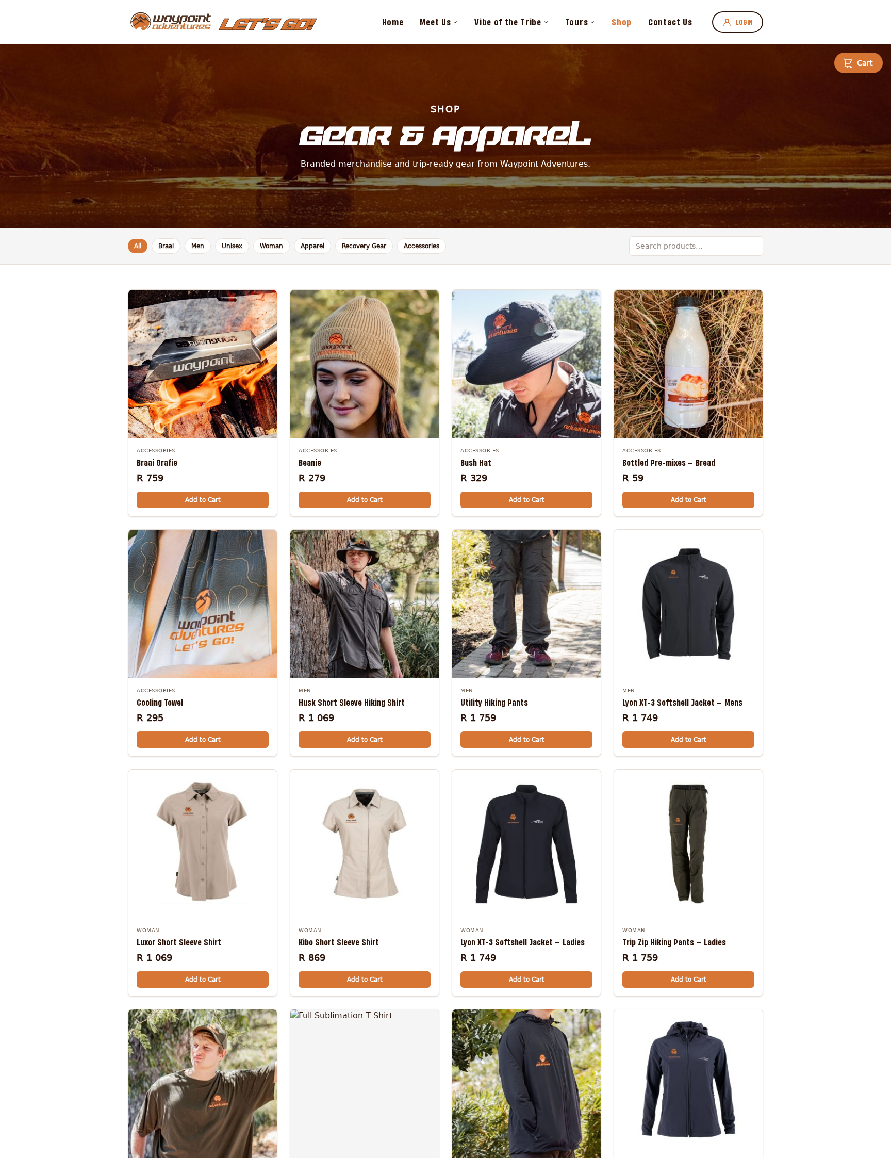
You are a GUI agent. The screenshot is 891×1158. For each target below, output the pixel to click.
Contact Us (670, 22)
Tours (576, 22)
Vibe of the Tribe (507, 22)
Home (393, 22)
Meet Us (435, 22)
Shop (622, 22)
